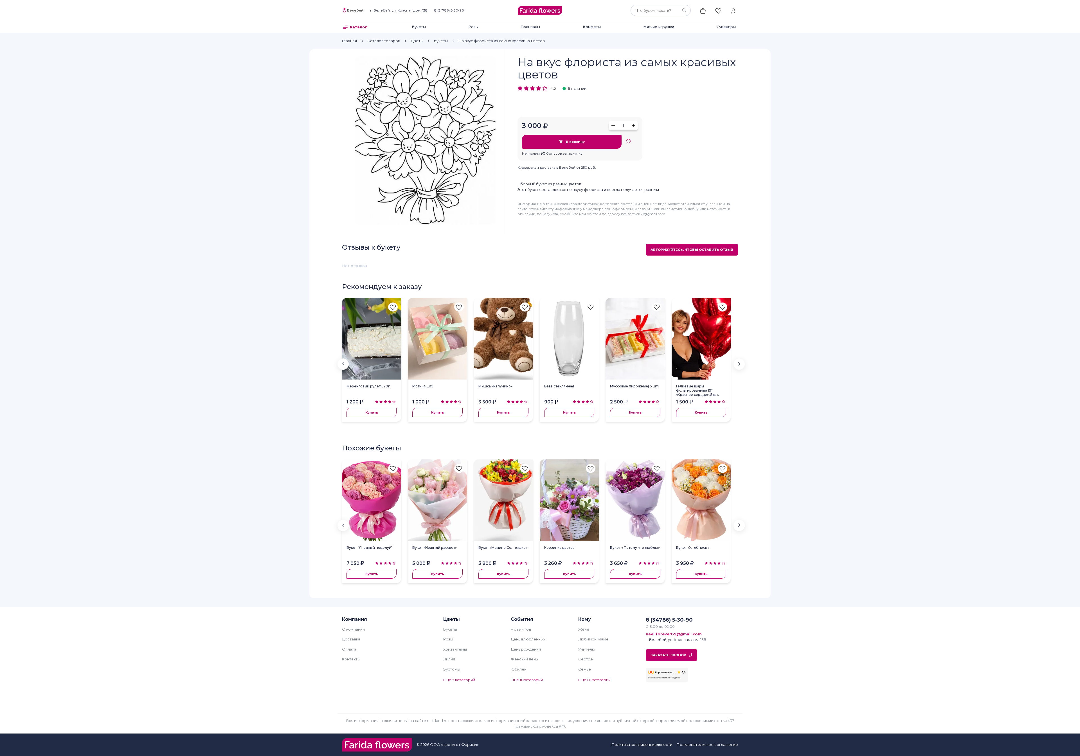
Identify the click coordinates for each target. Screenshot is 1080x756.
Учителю (586, 649)
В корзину (575, 142)
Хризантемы (455, 649)
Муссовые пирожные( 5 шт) (634, 386)
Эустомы (451, 669)
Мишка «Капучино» (495, 386)
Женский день (524, 659)
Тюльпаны (530, 26)
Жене (583, 629)
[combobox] (661, 10)
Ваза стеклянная (559, 386)
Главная (349, 41)
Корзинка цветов (559, 547)
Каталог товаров (384, 41)
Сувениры (726, 26)
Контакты (351, 659)
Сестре (585, 659)
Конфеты (592, 26)
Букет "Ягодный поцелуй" (369, 547)
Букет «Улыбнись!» (692, 547)
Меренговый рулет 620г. (368, 386)
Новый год (521, 629)
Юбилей (518, 669)
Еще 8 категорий (594, 680)
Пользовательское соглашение (707, 744)
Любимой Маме (593, 639)
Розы (473, 26)
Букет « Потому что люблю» (635, 547)
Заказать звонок (669, 655)
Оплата (349, 649)
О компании (353, 629)
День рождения (526, 649)
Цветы (417, 41)
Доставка (351, 639)
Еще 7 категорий (459, 680)
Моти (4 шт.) (422, 386)
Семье (584, 669)
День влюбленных (528, 639)
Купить (371, 412)
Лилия (449, 659)
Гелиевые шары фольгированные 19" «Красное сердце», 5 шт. (697, 390)
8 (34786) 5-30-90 (449, 10)
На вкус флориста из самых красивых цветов (501, 41)
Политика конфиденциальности (641, 744)
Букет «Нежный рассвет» (434, 547)
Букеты (419, 26)
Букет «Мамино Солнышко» (502, 547)
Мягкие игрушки (658, 26)
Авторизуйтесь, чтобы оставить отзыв (692, 250)
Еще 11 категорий (527, 680)
